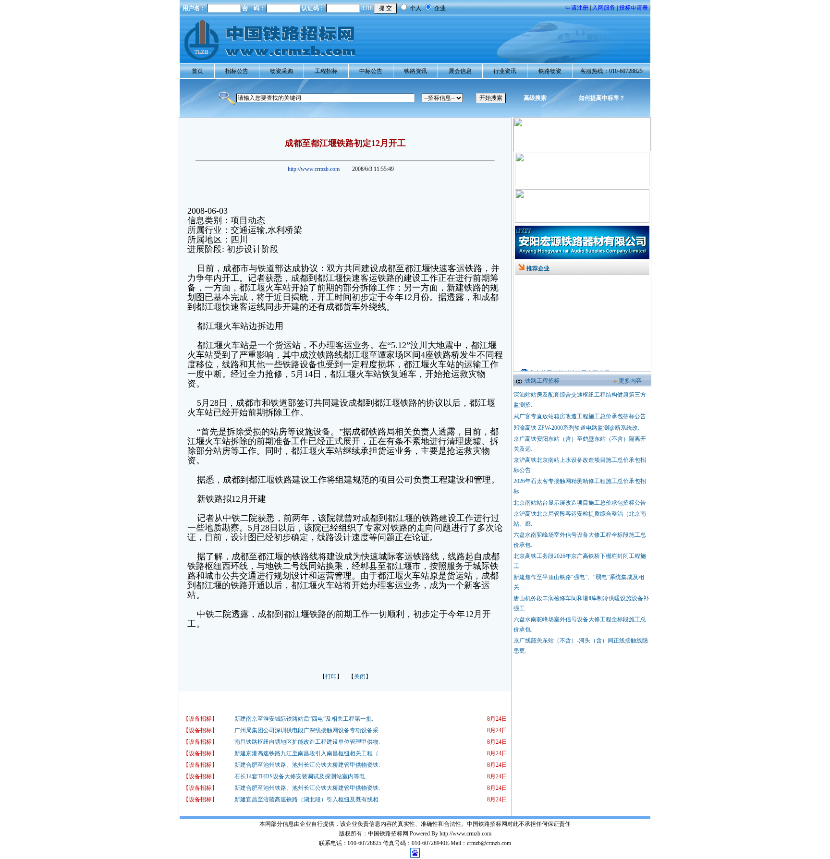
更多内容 (630, 380)
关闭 (360, 676)
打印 (331, 676)
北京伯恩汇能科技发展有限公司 (569, 363)
